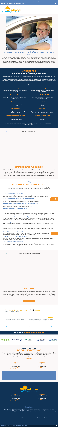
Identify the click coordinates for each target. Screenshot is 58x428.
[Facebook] (56, 4)
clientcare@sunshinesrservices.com (16, 368)
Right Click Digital (3, 425)
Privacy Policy (18, 425)
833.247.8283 (29, 358)
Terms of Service (24, 425)
